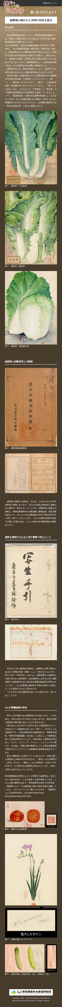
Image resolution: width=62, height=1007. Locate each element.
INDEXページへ (50, 3)
